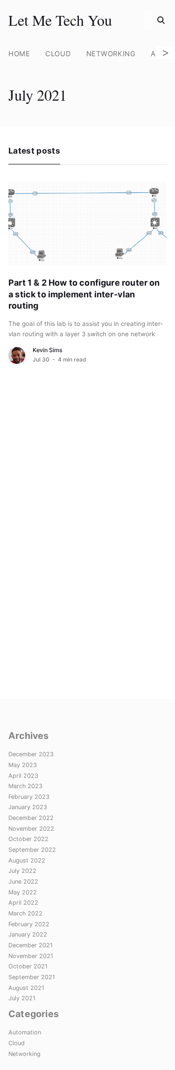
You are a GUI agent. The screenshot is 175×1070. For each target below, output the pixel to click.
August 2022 (26, 860)
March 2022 (25, 913)
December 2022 (31, 817)
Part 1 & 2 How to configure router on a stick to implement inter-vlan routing (84, 294)
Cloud (58, 54)
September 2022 (32, 849)
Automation (24, 1032)
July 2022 (22, 870)
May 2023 (22, 764)
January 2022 (27, 934)
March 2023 (25, 786)
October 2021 (28, 966)
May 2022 (22, 892)
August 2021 (26, 987)
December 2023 (31, 754)
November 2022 (31, 828)
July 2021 (21, 998)
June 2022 (23, 881)
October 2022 (28, 838)
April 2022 (23, 902)
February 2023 (28, 796)
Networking (111, 54)
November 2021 (30, 955)
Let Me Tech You (60, 20)
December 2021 (30, 945)
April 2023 (23, 775)
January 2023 (27, 807)
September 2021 (31, 977)
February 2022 (28, 924)
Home (19, 54)
